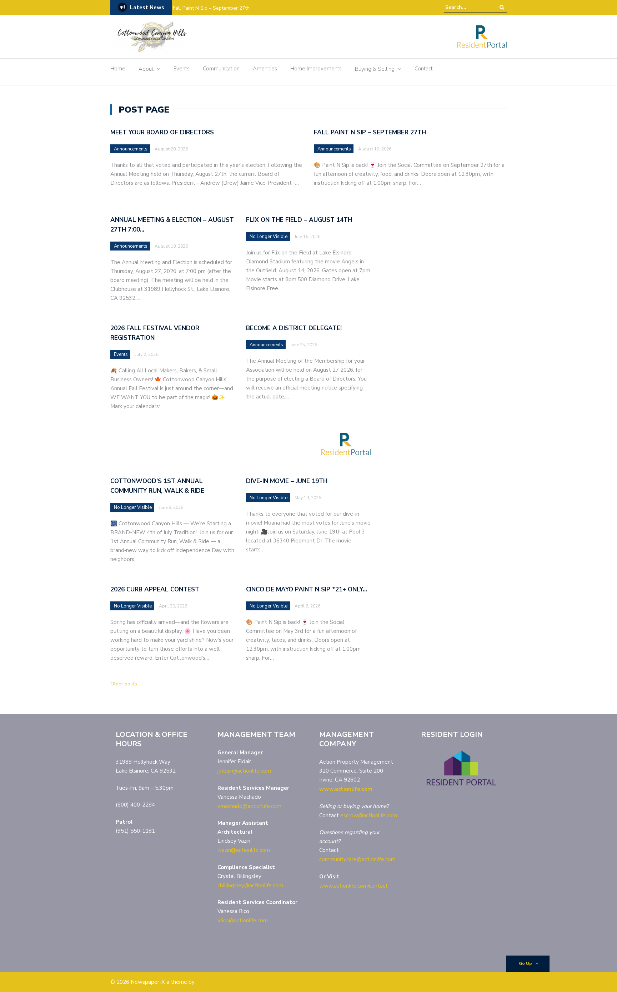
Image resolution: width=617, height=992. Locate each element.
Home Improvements (316, 68)
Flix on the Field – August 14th (299, 220)
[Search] (502, 7)
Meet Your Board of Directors (162, 132)
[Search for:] (467, 7)
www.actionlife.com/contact (353, 885)
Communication (221, 68)
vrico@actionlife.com (242, 920)
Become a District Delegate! (294, 328)
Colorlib (205, 982)
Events (182, 68)
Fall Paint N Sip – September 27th (211, 8)
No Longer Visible (268, 236)
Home (117, 68)
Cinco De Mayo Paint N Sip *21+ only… (306, 589)
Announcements (130, 149)
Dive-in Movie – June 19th (286, 481)
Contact (424, 68)
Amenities (265, 68)
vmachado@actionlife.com (249, 806)
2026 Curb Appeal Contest (154, 589)
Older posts (123, 683)
